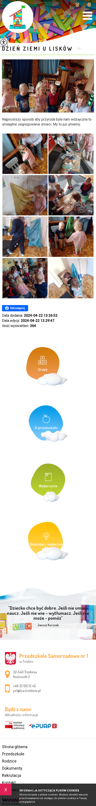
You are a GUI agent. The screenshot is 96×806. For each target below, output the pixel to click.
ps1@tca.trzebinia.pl (88, 5)
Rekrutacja (11, 775)
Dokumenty (12, 768)
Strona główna (14, 746)
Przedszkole (13, 754)
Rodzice (9, 761)
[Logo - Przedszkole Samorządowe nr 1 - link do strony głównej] (17, 17)
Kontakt (9, 782)
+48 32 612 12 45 (79, 5)
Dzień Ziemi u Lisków (38, 48)
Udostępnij (17, 308)
